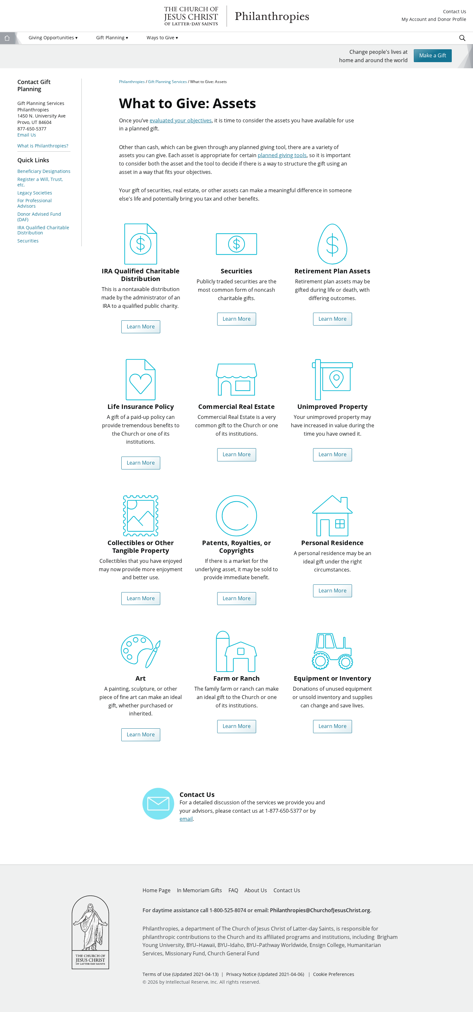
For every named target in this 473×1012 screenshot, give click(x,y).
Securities (28, 241)
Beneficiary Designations (43, 171)
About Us (256, 890)
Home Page (157, 890)
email (186, 818)
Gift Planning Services (168, 81)
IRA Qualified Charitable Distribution (43, 230)
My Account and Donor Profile (434, 19)
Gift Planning (112, 37)
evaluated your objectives (181, 120)
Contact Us (454, 11)
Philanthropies (236, 16)
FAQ (233, 890)
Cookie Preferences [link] (333, 974)
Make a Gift (432, 55)
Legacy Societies (34, 193)
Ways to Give (162, 37)
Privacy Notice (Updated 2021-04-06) (265, 974)
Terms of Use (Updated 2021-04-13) (180, 974)
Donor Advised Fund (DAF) (39, 217)
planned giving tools (282, 155)
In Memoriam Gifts (199, 890)
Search (462, 38)
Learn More (141, 326)
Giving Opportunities (53, 37)
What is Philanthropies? (42, 146)
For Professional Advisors (34, 203)
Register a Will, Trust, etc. (40, 182)
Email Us (26, 135)
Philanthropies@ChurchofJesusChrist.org (320, 910)
